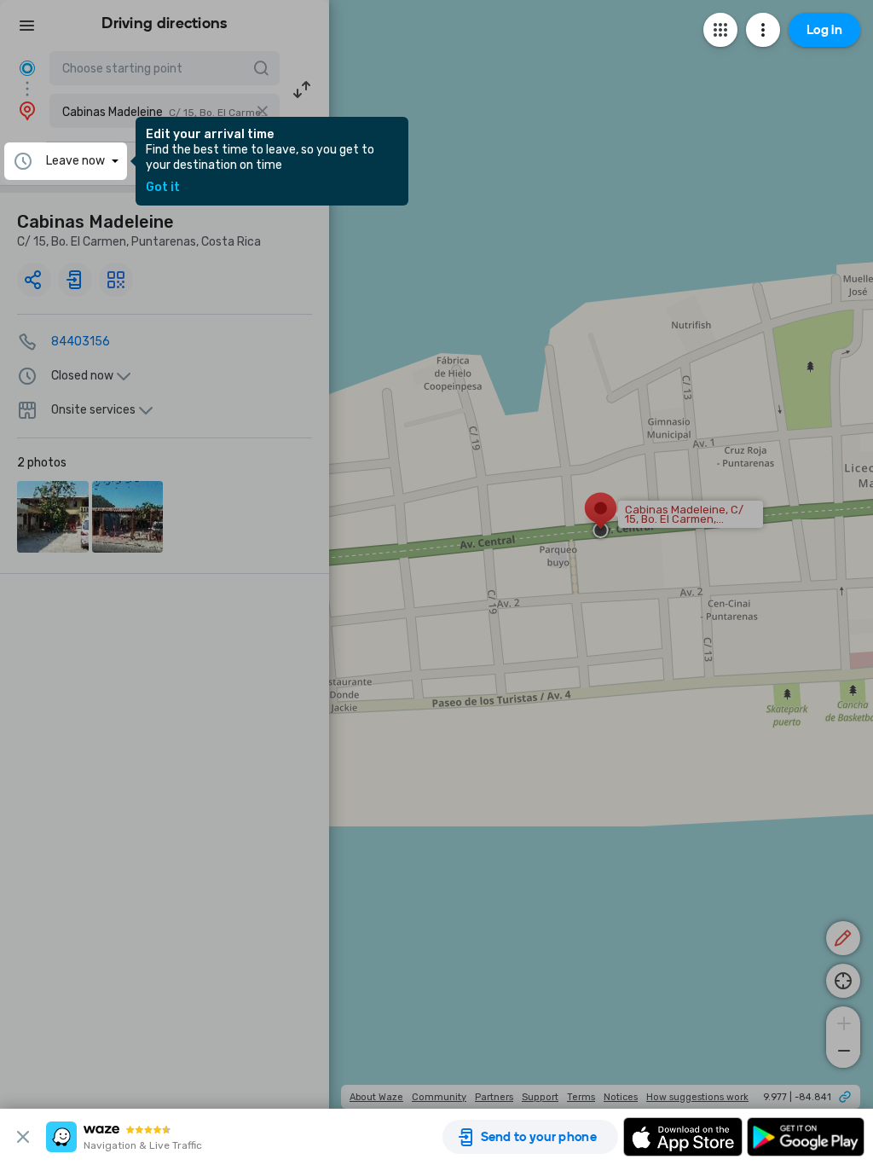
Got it (163, 187)
